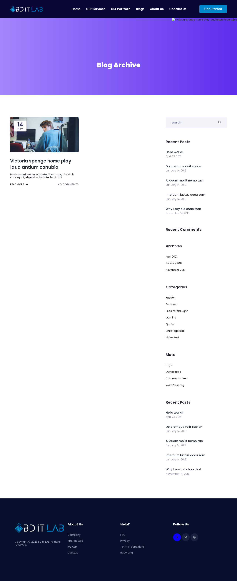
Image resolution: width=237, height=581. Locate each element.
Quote (170, 324)
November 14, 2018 (177, 213)
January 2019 (174, 263)
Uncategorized (175, 331)
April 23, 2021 (173, 156)
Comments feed (177, 378)
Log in (169, 365)
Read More (17, 184)
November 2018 (176, 270)
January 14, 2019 (176, 170)
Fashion (171, 297)
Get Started (213, 9)
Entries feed (173, 372)
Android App (75, 541)
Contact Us (177, 9)
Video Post (172, 337)
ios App (72, 547)
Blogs (140, 9)
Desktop (73, 552)
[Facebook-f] (177, 537)
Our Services (95, 9)
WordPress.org (175, 385)
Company (74, 535)
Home (76, 9)
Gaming (171, 317)
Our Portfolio (121, 9)
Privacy (125, 541)
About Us (157, 9)
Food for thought (177, 311)
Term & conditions (132, 547)
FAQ (123, 535)
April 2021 (171, 256)
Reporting (126, 552)
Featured (171, 304)
